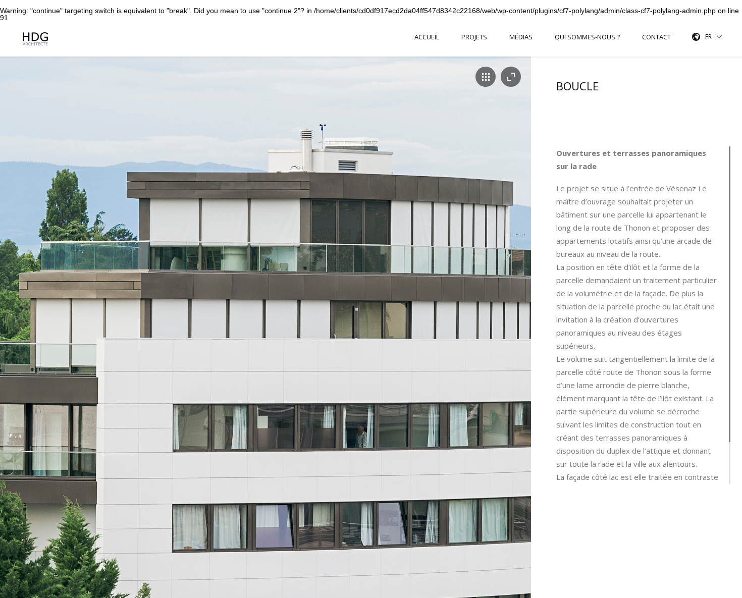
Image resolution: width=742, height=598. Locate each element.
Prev (7, 343)
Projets (474, 37)
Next (524, 343)
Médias (521, 37)
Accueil (426, 37)
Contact (656, 37)
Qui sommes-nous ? (587, 37)
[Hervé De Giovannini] (36, 38)
